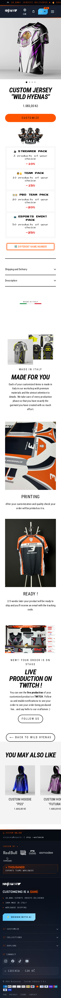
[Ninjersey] (11, 11)
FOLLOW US (30, 718)
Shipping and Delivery (16, 269)
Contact (33, 995)
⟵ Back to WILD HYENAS (30, 737)
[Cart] (33, 11)
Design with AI (19, 917)
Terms (23, 995)
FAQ (5, 995)
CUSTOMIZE (11, 929)
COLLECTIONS (12, 937)
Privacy (13, 995)
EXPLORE (10, 946)
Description (11, 280)
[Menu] (52, 11)
